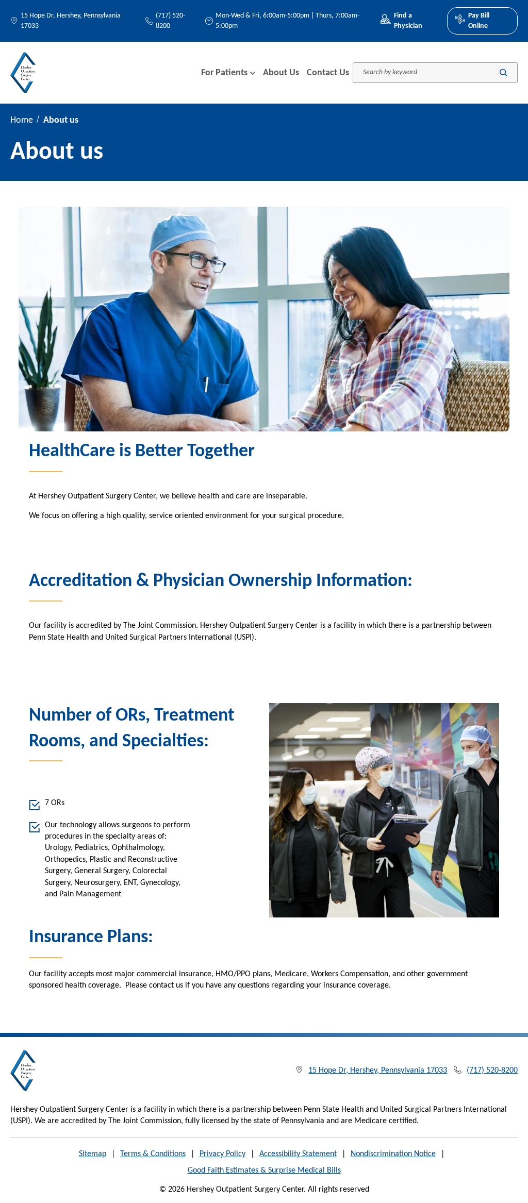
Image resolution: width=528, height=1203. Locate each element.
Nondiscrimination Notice (393, 1154)
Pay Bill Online (478, 21)
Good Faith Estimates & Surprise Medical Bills (264, 1170)
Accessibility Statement (298, 1154)
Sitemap (92, 1154)
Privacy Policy (222, 1154)
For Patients (224, 73)
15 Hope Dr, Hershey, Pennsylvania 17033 (71, 21)
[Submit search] (503, 73)
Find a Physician (408, 21)
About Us (281, 73)
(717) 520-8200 (170, 21)
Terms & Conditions (153, 1154)
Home (21, 120)
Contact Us (328, 73)
